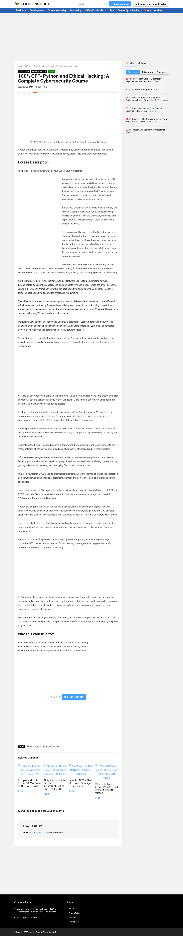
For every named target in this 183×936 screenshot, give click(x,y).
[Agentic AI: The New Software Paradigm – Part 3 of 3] (81, 766)
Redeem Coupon (73, 697)
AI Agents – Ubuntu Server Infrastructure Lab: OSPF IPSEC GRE (55, 784)
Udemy (51, 71)
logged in (40, 832)
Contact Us (19, 918)
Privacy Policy (31, 918)
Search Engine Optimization (125, 10)
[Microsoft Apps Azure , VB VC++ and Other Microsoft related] (107, 766)
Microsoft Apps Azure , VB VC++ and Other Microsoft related (106, 788)
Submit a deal (121, 4)
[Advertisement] (91, 36)
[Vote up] (29, 93)
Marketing (75, 10)
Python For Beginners (142, 89)
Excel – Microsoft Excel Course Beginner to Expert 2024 (144, 109)
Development (37, 10)
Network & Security (39, 71)
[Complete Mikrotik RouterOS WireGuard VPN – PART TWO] (30, 766)
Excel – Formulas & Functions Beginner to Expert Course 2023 (143, 99)
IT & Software (24, 71)
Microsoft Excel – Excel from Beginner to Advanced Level (143, 80)
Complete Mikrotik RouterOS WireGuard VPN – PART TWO (29, 783)
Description (74, 922)
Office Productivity (95, 10)
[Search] (104, 4)
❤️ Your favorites (152, 10)
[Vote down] (24, 93)
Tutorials (72, 917)
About (71, 909)
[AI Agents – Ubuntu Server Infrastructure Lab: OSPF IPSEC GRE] (55, 766)
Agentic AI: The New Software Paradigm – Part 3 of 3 (80, 783)
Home (20, 66)
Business (21, 10)
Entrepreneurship (57, 10)
